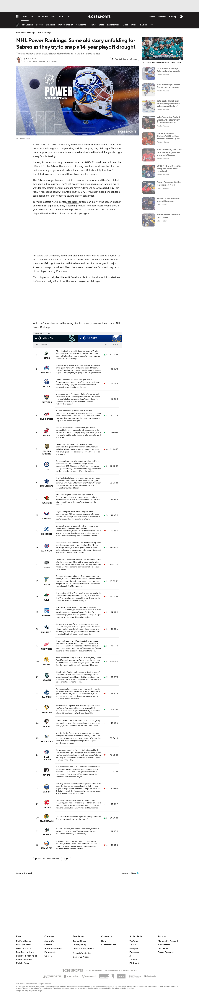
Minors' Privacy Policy (83, 948)
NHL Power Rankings (25, 33)
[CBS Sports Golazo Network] (121, 970)
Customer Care (108, 944)
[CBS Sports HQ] (94, 970)
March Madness (24, 959)
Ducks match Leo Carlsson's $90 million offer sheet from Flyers (168, 136)
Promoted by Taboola (128, 873)
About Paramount (53, 948)
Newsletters (164, 944)
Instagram (134, 948)
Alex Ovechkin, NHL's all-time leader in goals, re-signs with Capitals (169, 152)
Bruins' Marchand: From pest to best (168, 216)
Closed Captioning (82, 953)
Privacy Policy (79, 944)
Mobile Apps (22, 963)
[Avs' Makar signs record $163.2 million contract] (148, 89)
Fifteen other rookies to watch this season (168, 199)
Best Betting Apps (25, 952)
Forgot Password (166, 952)
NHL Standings (44, 33)
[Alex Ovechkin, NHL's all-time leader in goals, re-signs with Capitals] (148, 154)
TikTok (132, 944)
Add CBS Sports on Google (126, 59)
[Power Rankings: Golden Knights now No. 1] (148, 187)
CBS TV (48, 955)
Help (103, 941)
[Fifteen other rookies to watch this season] (148, 203)
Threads (133, 959)
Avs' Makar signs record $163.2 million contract (168, 86)
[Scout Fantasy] (135, 976)
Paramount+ (50, 952)
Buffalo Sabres (83, 144)
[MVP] (121, 975)
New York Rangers (103, 152)
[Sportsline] (71, 976)
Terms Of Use (79, 941)
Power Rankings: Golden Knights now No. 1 (169, 183)
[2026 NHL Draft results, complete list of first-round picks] (148, 171)
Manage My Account (168, 941)
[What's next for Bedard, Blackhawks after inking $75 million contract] (148, 122)
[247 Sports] (52, 976)
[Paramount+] (89, 975)
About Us (49, 941)
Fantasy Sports (23, 944)
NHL (118, 323)
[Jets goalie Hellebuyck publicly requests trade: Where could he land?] (148, 106)
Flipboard (134, 963)
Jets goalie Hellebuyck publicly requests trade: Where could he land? (168, 103)
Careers (48, 944)
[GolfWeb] (150, 976)
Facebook (134, 952)
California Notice (81, 957)
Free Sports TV (23, 948)
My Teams (163, 948)
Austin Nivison (32, 58)
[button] (151, 24)
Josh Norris (72, 201)
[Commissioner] (106, 975)
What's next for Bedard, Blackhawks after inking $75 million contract (168, 120)
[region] (162, 48)
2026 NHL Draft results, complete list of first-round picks (169, 168)
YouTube (133, 941)
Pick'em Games (23, 941)
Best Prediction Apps (26, 955)
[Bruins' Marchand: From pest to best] (148, 219)
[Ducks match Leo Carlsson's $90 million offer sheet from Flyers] (148, 138)
